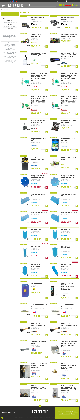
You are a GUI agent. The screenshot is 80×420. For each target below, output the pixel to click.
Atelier (13, 412)
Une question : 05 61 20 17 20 (25, 1)
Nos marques (21, 411)
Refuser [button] (73, 413)
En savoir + (62, 413)
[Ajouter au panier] (47, 28)
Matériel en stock (6, 412)
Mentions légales (28, 417)
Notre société (13, 411)
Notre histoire (5, 411)
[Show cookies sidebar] (2, 418)
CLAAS (4, 38)
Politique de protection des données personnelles (44, 417)
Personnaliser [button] (67, 416)
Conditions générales (18, 417)
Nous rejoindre (62, 1)
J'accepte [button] (68, 413)
